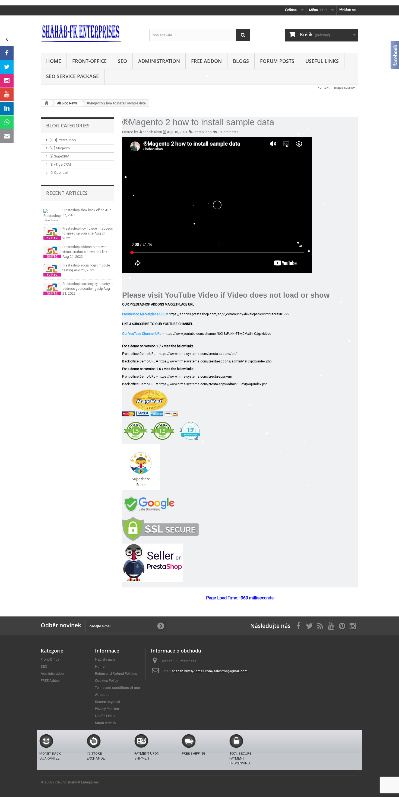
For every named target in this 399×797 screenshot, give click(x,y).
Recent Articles (67, 193)
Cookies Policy (106, 681)
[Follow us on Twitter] (7, 67)
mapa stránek (345, 87)
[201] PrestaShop (63, 140)
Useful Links (322, 61)
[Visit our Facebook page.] (7, 53)
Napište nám (105, 659)
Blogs (241, 61)
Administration (159, 61)
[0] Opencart (59, 173)
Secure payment (107, 702)
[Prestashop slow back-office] (52, 215)
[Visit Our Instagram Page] (7, 81)
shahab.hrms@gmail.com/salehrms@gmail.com (210, 671)
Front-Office (89, 61)
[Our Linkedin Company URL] (7, 108)
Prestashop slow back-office (83, 210)
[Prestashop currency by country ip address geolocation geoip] (52, 289)
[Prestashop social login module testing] (52, 270)
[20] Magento (60, 148)
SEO (122, 61)
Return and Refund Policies (116, 673)
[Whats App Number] (7, 122)
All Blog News (67, 103)
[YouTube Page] (7, 94)
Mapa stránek (105, 723)
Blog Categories (68, 125)
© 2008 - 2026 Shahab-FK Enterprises (70, 782)
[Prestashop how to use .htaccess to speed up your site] (52, 233)
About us (102, 695)
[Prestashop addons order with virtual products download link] (52, 252)
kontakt (324, 87)
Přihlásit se (347, 10)
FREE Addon (206, 61)
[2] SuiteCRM (59, 156)
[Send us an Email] (7, 136)
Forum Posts (277, 61)
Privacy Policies (107, 709)
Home (53, 61)
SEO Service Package (72, 76)
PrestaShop (203, 132)
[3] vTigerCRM (60, 164)
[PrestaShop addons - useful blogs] (91, 33)
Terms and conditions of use (117, 688)
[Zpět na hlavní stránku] (46, 103)
